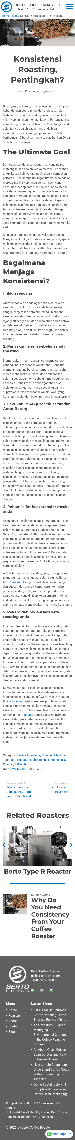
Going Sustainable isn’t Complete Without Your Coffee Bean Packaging (50, 1089)
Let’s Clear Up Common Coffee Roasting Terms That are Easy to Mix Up (50, 1015)
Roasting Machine (54, 755)
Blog (15, 15)
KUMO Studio (17, 769)
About (12, 1021)
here (54, 91)
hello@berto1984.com (46, 976)
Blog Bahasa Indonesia (47, 760)
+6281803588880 (42, 980)
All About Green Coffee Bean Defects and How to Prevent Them (50, 1054)
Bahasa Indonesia (28, 755)
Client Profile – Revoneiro (59, 789)
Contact (13, 1026)
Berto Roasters (21, 760)
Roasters (14, 1015)
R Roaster (15, 582)
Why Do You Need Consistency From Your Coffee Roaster (20, 791)
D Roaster (15, 701)
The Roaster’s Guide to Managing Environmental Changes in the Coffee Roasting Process (50, 1034)
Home (5, 15)
